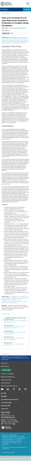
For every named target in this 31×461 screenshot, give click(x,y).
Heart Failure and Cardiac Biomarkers (14, 301)
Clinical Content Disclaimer (20, 438)
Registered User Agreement (15, 441)
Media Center (5, 435)
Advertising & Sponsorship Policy (9, 436)
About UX (11, 438)
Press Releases (21, 436)
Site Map (19, 442)
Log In (26, 9)
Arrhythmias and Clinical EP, (18, 296)
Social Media (5, 438)
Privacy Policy (5, 441)
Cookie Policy (13, 442)
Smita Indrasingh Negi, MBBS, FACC (18, 28)
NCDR (3, 396)
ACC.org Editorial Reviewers (8, 439)
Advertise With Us (13, 435)
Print (14, 33)
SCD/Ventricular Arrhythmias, (9, 299)
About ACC (4, 363)
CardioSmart (5, 402)
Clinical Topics (5, 383)
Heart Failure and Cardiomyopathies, (15, 297)
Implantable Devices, (23, 298)
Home (9, 356)
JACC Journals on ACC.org (9, 386)
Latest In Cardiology (7, 374)
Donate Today (6, 370)
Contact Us (4, 409)
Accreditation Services (8, 399)
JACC (2, 393)
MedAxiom (4, 406)
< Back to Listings (5, 13)
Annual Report (18, 439)
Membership (5, 366)
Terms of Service (5, 442)
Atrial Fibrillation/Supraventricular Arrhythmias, (13, 300)
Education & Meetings (8, 377)
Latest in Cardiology (16, 356)
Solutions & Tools (6, 380)
